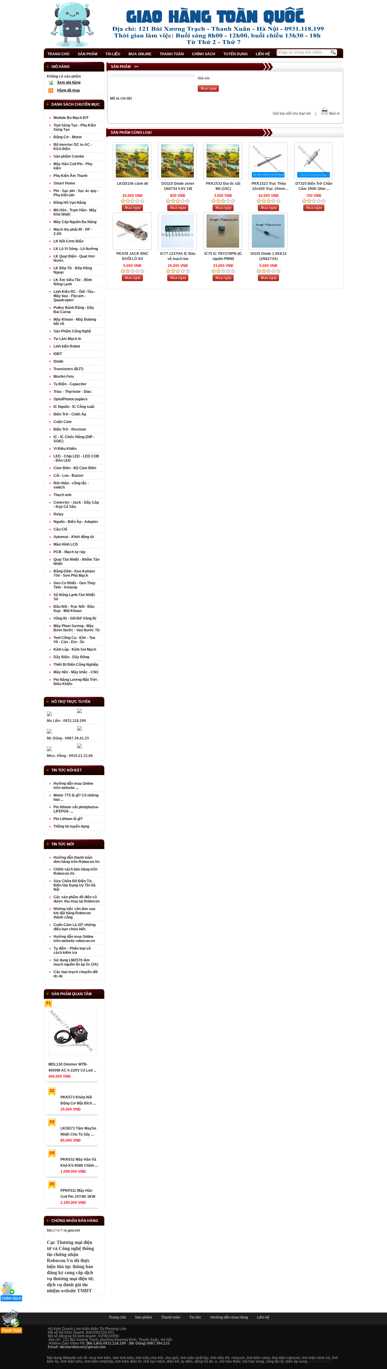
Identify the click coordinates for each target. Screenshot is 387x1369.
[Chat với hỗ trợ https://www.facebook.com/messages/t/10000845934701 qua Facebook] (79, 712)
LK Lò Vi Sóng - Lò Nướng (76, 249)
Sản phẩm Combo (69, 156)
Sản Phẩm (121, 67)
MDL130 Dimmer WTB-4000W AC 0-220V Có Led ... (72, 1067)
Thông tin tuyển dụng (71, 826)
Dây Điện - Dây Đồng (71, 657)
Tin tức (195, 1317)
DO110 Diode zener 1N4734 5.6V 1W (177, 186)
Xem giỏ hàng (68, 82)
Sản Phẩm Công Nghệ (72, 331)
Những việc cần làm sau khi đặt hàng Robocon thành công (74, 913)
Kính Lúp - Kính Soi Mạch (75, 649)
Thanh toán (170, 1317)
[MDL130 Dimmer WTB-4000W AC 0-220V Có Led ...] (72, 1033)
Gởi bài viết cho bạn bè (292, 113)
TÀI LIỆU (113, 54)
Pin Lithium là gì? (68, 819)
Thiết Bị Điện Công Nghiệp (76, 664)
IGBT (58, 354)
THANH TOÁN (172, 54)
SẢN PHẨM (87, 54)
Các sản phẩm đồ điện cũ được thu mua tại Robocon (76, 899)
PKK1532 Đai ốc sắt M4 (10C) (223, 186)
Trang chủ (117, 1317)
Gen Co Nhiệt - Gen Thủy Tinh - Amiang (75, 585)
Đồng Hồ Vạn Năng (70, 202)
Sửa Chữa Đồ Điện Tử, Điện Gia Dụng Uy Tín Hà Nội (75, 885)
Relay (58, 514)
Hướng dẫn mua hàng (229, 1317)
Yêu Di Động (320, 1361)
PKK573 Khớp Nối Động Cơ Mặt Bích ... (78, 1100)
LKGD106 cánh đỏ (132, 183)
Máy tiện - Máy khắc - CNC (76, 672)
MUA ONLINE (139, 54)
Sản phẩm (143, 1317)
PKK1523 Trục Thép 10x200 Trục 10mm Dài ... (269, 186)
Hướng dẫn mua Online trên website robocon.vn (74, 939)
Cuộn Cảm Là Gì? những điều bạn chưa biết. (75, 927)
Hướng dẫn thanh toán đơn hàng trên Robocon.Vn (76, 859)
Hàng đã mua (68, 90)
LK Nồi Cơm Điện (68, 241)
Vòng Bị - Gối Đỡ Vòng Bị (75, 618)
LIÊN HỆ (263, 54)
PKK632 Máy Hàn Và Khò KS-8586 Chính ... (79, 1162)
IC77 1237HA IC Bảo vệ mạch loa (177, 256)
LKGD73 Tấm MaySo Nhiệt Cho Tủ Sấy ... (78, 1131)
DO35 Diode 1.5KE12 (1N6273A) (269, 256)
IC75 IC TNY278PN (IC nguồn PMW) (223, 256)
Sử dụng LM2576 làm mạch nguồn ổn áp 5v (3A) (76, 962)
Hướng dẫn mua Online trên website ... (73, 785)
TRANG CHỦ (58, 54)
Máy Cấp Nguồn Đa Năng (75, 222)
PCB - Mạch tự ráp (69, 552)
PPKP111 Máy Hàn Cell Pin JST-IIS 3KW (77, 1193)
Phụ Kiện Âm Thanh (70, 176)
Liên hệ (263, 1317)
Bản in (334, 113)
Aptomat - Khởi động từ (74, 537)
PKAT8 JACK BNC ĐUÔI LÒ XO (132, 256)
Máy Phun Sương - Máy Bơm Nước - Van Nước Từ (77, 628)
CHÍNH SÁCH (203, 54)
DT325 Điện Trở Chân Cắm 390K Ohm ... (313, 186)
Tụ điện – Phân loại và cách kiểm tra (72, 950)
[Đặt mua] (208, 90)
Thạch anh (62, 495)
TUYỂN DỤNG (235, 54)
